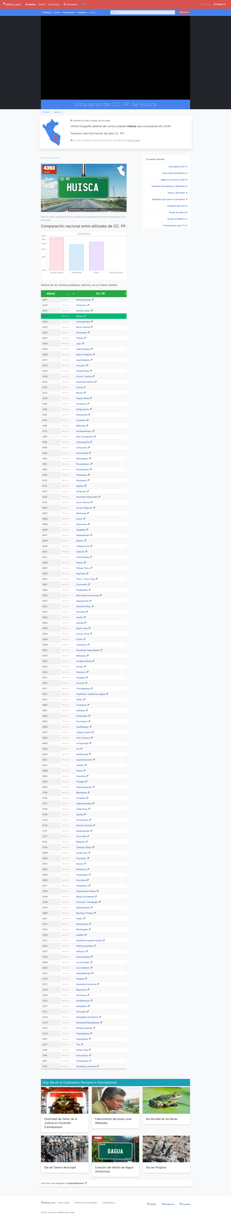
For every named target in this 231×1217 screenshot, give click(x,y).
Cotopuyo (81, 403)
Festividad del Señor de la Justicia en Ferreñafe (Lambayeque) (60, 1123)
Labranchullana (83, 803)
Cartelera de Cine (176, 205)
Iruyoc (79, 518)
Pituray (79, 338)
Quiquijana (82, 12)
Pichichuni (81, 305)
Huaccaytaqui (83, 956)
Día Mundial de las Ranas (161, 1119)
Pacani (79, 392)
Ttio (78, 1044)
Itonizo (79, 666)
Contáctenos (108, 1202)
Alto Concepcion (84, 436)
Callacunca (81, 809)
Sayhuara (81, 573)
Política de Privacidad (86, 1202)
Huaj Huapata (83, 349)
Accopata (81, 1011)
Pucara (79, 863)
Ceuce (79, 387)
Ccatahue (81, 420)
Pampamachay (83, 299)
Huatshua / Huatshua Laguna (90, 694)
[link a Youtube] (185, 1204)
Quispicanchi (68, 12)
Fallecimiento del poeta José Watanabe (113, 1121)
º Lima (205, 4)
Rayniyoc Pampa (84, 913)
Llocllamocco (83, 1000)
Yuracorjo (81, 491)
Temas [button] (41, 4)
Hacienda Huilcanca (86, 984)
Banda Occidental (85, 896)
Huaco (79, 770)
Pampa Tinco (82, 568)
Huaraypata (82, 1039)
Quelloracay (82, 754)
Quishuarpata (83, 831)
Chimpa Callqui (84, 847)
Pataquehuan (82, 535)
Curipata (80, 677)
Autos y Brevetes (177, 192)
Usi (77, 748)
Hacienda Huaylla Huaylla (89, 940)
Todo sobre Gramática (174, 173)
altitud (51, 293)
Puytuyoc (81, 672)
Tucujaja (80, 781)
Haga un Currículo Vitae (173, 179)
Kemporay (81, 869)
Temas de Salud (177, 212)
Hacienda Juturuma (86, 1066)
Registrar (221, 4)
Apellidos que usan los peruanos (169, 199)
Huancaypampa (84, 787)
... (68, 293)
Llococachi (81, 584)
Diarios (32, 4)
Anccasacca (82, 820)
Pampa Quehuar (84, 1028)
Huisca (79, 316)
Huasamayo (82, 924)
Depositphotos (76, 1183)
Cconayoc (81, 858)
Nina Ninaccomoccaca (87, 595)
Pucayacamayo (84, 431)
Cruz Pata (81, 836)
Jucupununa (82, 743)
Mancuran (81, 513)
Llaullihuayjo (82, 726)
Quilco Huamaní (84, 354)
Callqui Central (83, 732)
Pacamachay (82, 371)
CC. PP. (100, 293)
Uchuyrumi (81, 447)
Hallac (79, 699)
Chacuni (80, 551)
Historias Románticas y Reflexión (169, 186)
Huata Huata (82, 398)
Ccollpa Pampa (84, 661)
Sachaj (79, 814)
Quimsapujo (82, 458)
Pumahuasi (81, 332)
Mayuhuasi (81, 792)
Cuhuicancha (82, 442)
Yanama (80, 978)
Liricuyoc (80, 365)
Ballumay (80, 425)
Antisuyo (80, 951)
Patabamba (82, 590)
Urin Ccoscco (83, 737)
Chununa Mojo (83, 606)
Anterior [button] (47, 112)
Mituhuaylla (82, 929)
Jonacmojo (81, 852)
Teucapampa (82, 1033)
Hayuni (79, 562)
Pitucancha (81, 414)
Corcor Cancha (84, 376)
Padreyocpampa (84, 946)
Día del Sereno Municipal (60, 1167)
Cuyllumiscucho (84, 759)
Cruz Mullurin (83, 967)
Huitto (79, 918)
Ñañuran (80, 841)
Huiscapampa (83, 321)
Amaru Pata (82, 1050)
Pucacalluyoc (83, 464)
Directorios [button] (53, 4)
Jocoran (80, 683)
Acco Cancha (83, 502)
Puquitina (81, 776)
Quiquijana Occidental (87, 1017)
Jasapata (80, 529)
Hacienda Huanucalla (86, 497)
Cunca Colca (82, 633)
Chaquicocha (82, 546)
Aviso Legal (63, 1202)
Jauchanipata (83, 360)
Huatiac (80, 765)
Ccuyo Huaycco (84, 507)
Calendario (71, 4)
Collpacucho (82, 409)
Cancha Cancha (84, 825)
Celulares (185, 12)
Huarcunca (81, 524)
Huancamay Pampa (86, 891)
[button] (82, 4)
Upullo (79, 617)
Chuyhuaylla (82, 1061)
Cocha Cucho (83, 310)
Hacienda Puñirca (85, 382)
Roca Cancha (83, 327)
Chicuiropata (82, 557)
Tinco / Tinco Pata (85, 579)
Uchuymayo (82, 1055)
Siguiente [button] (57, 112)
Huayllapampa (83, 973)
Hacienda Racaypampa (87, 1022)
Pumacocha (82, 453)
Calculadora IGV (177, 166)
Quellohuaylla (83, 907)
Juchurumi (81, 644)
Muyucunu (81, 989)
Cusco (57, 12)
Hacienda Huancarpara (87, 650)
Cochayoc (81, 705)
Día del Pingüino (156, 1167)
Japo (78, 343)
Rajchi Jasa (82, 628)
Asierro (79, 540)
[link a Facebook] (168, 1204)
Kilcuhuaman (82, 469)
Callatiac (80, 710)
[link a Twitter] (151, 1204)
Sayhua (80, 486)
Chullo (79, 639)
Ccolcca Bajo (83, 962)
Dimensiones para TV (174, 225)
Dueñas (80, 935)
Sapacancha (82, 601)
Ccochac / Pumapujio (87, 902)
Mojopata (81, 655)
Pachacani (81, 480)
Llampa (80, 622)
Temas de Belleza (176, 219)
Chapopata (81, 716)
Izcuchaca (81, 995)
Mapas (48, 12)
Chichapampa (83, 688)
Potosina (80, 612)
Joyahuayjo (82, 874)
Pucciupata (81, 721)
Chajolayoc (82, 885)
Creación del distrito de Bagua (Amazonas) (114, 1169)
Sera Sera (81, 880)
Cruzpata (81, 798)
